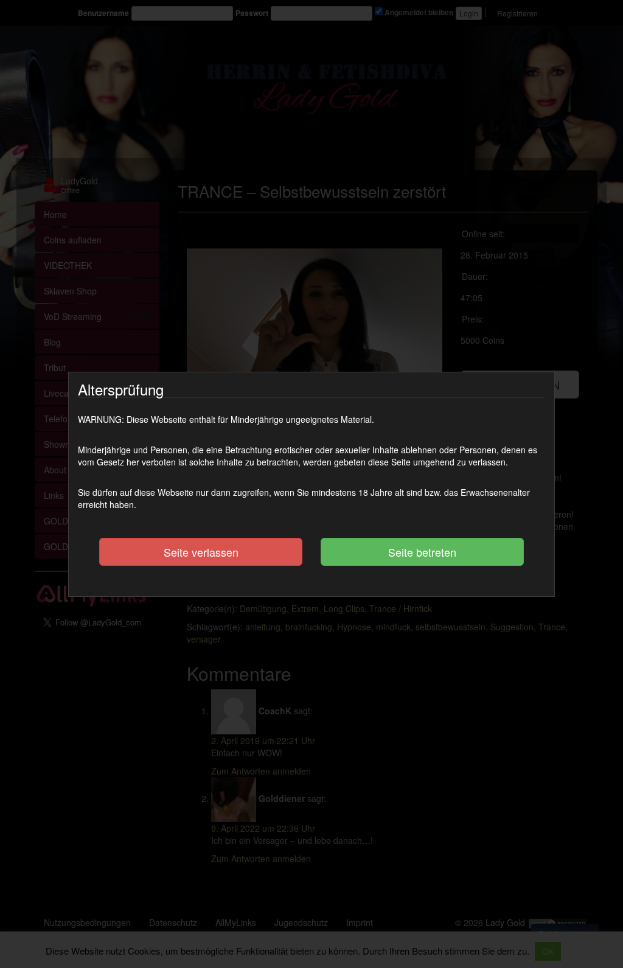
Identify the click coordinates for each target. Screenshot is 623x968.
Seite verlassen (201, 552)
